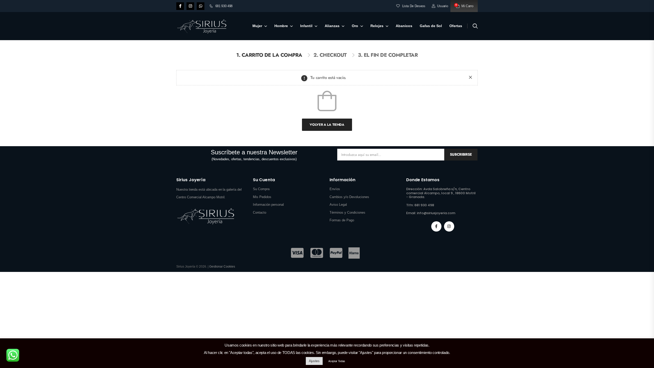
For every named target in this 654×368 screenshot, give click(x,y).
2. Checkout (330, 55)
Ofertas (455, 26)
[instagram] (190, 6)
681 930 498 (223, 6)
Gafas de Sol (431, 26)
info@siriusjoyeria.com (436, 213)
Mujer (257, 26)
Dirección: (414, 189)
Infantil (306, 26)
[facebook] (180, 6)
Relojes (376, 26)
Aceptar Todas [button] (336, 361)
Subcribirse (461, 154)
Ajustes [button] (314, 361)
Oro (355, 26)
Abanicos (404, 26)
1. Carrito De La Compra (269, 55)
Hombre (281, 26)
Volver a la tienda (327, 124)
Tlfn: (410, 205)
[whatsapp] (200, 6)
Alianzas (332, 26)
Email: (411, 213)
